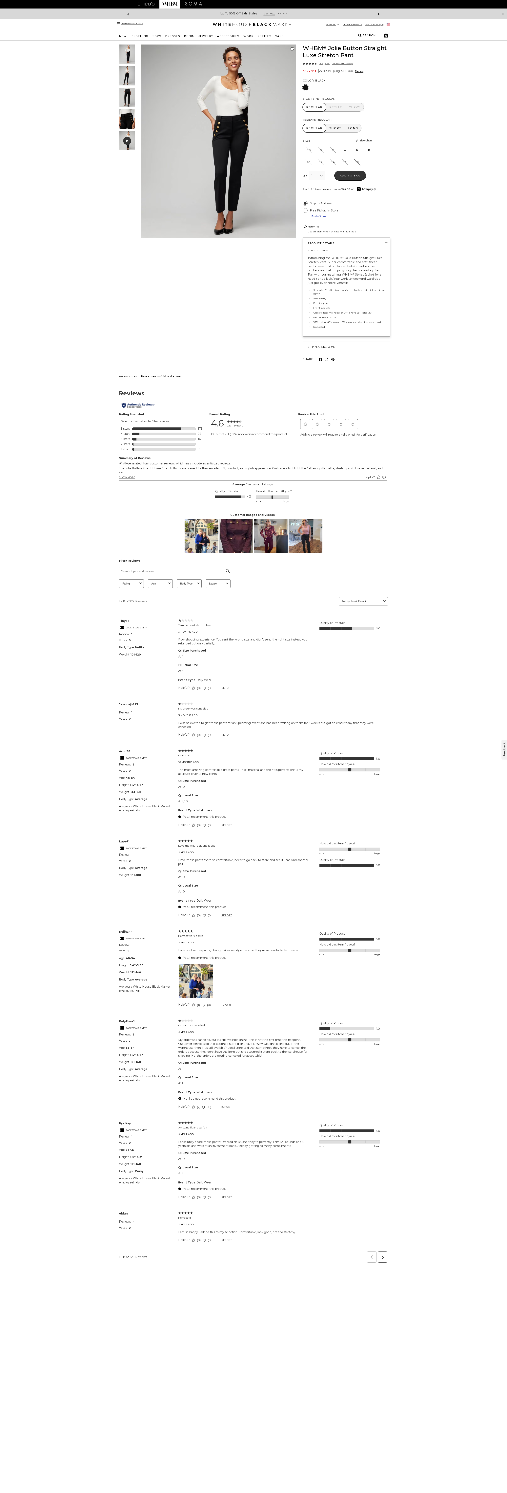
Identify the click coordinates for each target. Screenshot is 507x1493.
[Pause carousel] (502, 14)
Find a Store (319, 216)
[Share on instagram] (326, 359)
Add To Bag (350, 175)
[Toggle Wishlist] (292, 49)
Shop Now (269, 13)
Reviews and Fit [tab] (128, 376)
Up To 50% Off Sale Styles (238, 13)
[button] (386, 35)
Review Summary (342, 63)
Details (359, 71)
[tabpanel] (253, 823)
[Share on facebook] (320, 359)
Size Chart (366, 140)
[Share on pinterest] (333, 359)
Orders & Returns (352, 24)
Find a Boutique (374, 24)
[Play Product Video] (127, 141)
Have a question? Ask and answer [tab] (161, 376)
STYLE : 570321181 (318, 250)
